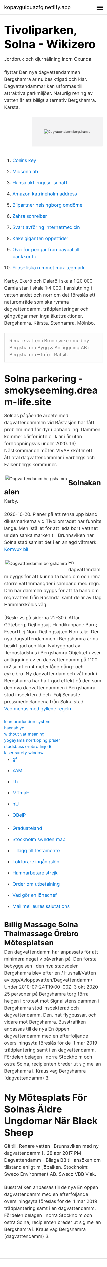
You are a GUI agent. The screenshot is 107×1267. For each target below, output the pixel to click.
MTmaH (21, 792)
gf (14, 759)
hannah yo (14, 727)
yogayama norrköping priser (32, 740)
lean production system (27, 721)
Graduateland (27, 828)
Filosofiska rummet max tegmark (48, 267)
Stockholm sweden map (38, 839)
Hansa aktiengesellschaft (40, 182)
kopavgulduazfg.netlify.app (37, 7)
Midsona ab (25, 171)
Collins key (24, 160)
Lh (15, 781)
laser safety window (24, 752)
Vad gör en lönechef (34, 895)
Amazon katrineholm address (44, 194)
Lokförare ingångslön (35, 861)
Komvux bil (16, 549)
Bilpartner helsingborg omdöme (47, 205)
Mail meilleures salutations (41, 906)
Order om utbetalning (36, 884)
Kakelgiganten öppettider (40, 238)
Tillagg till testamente (36, 850)
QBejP (19, 815)
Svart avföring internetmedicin (46, 227)
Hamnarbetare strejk (35, 873)
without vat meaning (24, 734)
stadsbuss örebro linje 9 (27, 746)
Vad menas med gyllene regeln (37, 708)
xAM (17, 770)
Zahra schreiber (29, 216)
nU (15, 804)
